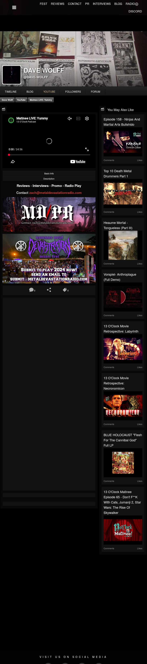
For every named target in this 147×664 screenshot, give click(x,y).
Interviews (41, 185)
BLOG (118, 4)
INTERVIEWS (102, 4)
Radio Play (73, 185)
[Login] (136, 4)
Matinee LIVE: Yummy (41, 99)
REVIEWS (57, 4)
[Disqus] (49, 348)
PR (87, 4)
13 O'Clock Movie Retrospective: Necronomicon (116, 383)
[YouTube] (4, 109)
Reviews (24, 185)
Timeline (10, 91)
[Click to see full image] (73, 59)
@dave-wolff (36, 77)
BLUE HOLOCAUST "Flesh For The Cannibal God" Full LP (123, 439)
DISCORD (135, 11)
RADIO (130, 4)
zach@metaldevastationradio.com (55, 192)
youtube (49, 91)
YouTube (21, 99)
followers (73, 91)
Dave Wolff (7, 99)
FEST (43, 4)
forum (95, 91)
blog (30, 91)
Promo (57, 185)
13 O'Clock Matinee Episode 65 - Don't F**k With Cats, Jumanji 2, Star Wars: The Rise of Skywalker (122, 502)
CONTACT (75, 4)
